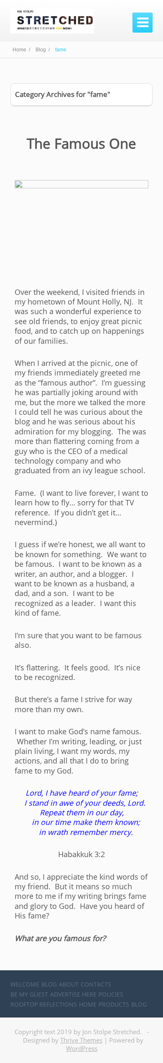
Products (114, 1004)
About (69, 984)
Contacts (96, 984)
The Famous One (81, 143)
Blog (49, 984)
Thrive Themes (81, 1040)
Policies (111, 994)
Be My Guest (29, 994)
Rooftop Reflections (43, 1004)
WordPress (81, 1048)
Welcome (24, 984)
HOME (88, 1004)
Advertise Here (73, 994)
